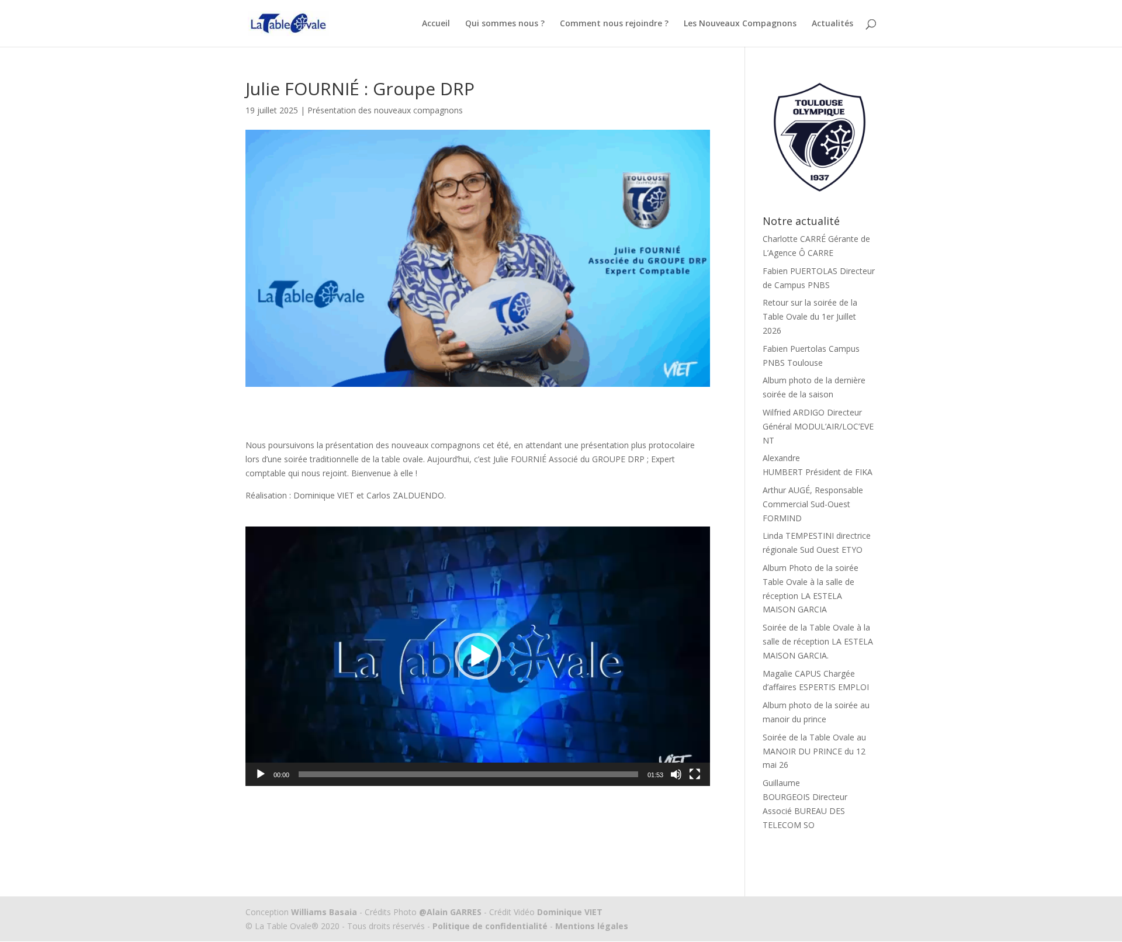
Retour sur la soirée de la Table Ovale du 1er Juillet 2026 (810, 316)
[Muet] (676, 774)
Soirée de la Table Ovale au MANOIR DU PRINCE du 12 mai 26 (814, 751)
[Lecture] (260, 774)
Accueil (436, 24)
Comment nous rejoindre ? (614, 24)
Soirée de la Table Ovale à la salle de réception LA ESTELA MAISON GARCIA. (818, 641)
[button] (478, 656)
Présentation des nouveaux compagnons (385, 110)
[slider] (468, 774)
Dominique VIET (569, 911)
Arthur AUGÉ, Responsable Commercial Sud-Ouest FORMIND (813, 504)
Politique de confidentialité (490, 925)
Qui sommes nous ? (505, 24)
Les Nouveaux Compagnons (740, 24)
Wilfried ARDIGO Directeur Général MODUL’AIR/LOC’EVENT (818, 426)
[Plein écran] (695, 774)
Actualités (832, 24)
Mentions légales (590, 925)
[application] (477, 656)
